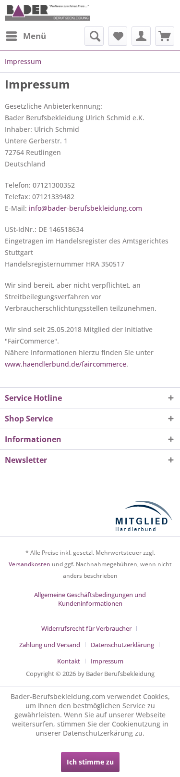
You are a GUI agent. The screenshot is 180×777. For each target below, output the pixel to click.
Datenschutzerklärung (122, 644)
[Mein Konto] (141, 36)
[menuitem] (25, 36)
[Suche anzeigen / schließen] (94, 36)
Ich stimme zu (90, 761)
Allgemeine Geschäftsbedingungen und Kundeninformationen (90, 599)
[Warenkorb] (164, 36)
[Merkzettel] (117, 36)
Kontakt (68, 661)
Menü (34, 35)
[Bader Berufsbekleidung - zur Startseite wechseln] (47, 13)
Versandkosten (29, 564)
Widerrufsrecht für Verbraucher (86, 628)
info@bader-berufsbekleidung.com (85, 208)
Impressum (107, 661)
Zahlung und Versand (49, 644)
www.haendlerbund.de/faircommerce (65, 364)
